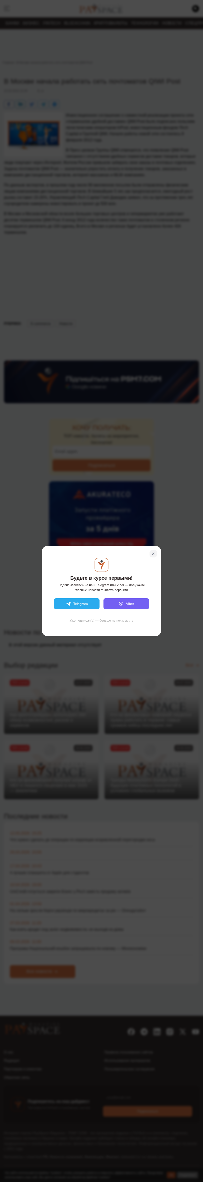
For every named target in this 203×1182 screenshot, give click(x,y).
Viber (130, 604)
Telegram (80, 604)
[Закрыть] (153, 553)
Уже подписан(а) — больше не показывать (101, 620)
